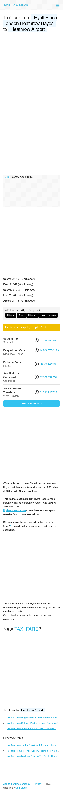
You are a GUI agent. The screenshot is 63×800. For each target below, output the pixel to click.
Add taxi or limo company (16, 783)
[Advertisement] (31, 68)
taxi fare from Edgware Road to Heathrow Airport (32, 717)
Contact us (21, 787)
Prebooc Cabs (12, 362)
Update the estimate (14, 510)
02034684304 (48, 340)
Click (7, 176)
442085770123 (49, 350)
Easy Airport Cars (14, 350)
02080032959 (48, 377)
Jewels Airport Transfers (12, 390)
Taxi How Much (15, 4)
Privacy (37, 783)
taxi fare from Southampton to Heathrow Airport (31, 728)
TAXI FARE (26, 628)
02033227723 (48, 392)
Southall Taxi (11, 338)
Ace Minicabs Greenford (11, 375)
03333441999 (48, 364)
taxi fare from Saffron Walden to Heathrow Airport (32, 722)
